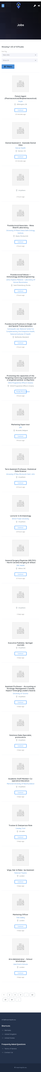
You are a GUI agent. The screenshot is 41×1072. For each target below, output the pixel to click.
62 (32, 995)
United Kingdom (10, 1034)
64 (12, 1000)
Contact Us (8, 1052)
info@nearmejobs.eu (9, 1020)
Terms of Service (10, 1049)
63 (5, 1000)
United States (9, 1038)
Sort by (4, 51)
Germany (7, 1030)
